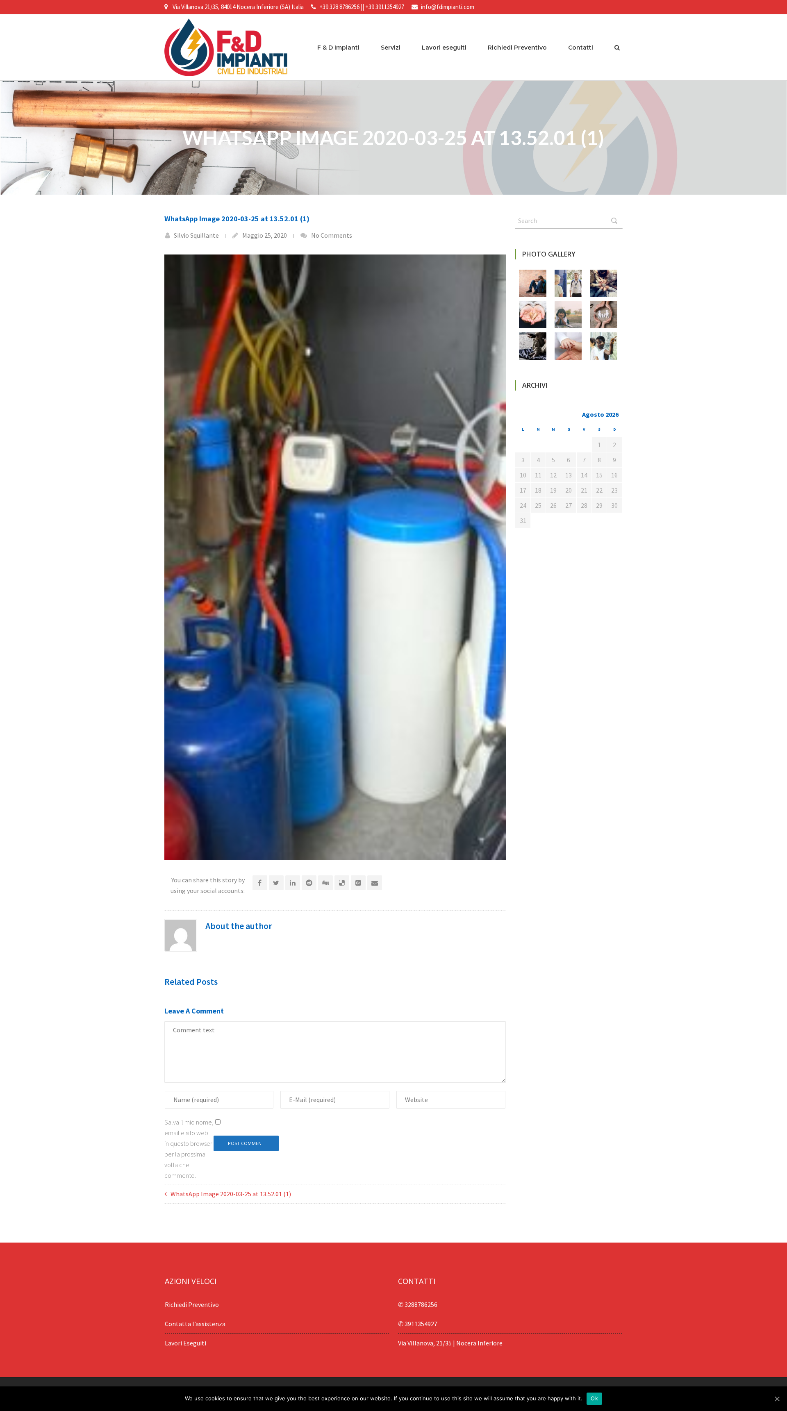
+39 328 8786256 (339, 7)
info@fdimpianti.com (447, 7)
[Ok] (777, 1399)
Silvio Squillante (196, 235)
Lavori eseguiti (444, 47)
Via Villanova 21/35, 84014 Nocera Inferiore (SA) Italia (238, 7)
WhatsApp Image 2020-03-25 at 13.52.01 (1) (231, 1194)
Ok (594, 1398)
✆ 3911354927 (417, 1324)
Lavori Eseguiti (185, 1343)
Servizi (390, 47)
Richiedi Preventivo (517, 47)
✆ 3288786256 (417, 1304)
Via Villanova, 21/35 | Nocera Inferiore (450, 1343)
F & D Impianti (338, 47)
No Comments (331, 235)
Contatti (580, 47)
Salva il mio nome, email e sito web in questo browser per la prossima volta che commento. (189, 1148)
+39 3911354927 (384, 7)
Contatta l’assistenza (195, 1324)
